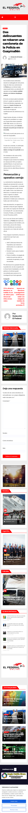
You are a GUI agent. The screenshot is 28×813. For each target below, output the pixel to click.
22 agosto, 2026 (9, 703)
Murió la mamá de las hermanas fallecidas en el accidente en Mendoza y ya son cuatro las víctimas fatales (16, 639)
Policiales (6, 595)
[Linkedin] (14, 281)
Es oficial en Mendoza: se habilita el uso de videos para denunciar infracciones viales (9, 295)
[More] (20, 281)
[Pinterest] (17, 281)
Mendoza (5, 28)
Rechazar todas (14, 809)
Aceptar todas (14, 801)
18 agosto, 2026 (9, 521)
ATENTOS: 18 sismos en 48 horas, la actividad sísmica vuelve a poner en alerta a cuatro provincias (16, 617)
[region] (14, 799)
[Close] (26, 786)
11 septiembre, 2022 (11, 601)
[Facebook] (5, 281)
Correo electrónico (8, 440)
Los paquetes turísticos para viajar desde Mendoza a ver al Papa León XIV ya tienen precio (15, 625)
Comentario (6, 401)
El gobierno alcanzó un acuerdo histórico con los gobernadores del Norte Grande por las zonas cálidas (16, 647)
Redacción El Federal (16, 57)
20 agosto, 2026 (9, 721)
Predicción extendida (14, 485)
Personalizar (14, 805)
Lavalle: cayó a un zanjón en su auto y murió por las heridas (13, 599)
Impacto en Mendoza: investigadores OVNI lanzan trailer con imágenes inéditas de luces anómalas (19, 297)
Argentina (6, 554)
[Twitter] (8, 281)
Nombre (5, 433)
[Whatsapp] (11, 281)
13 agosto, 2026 (9, 561)
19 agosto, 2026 (9, 738)
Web (4, 448)
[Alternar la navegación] (15, 17)
